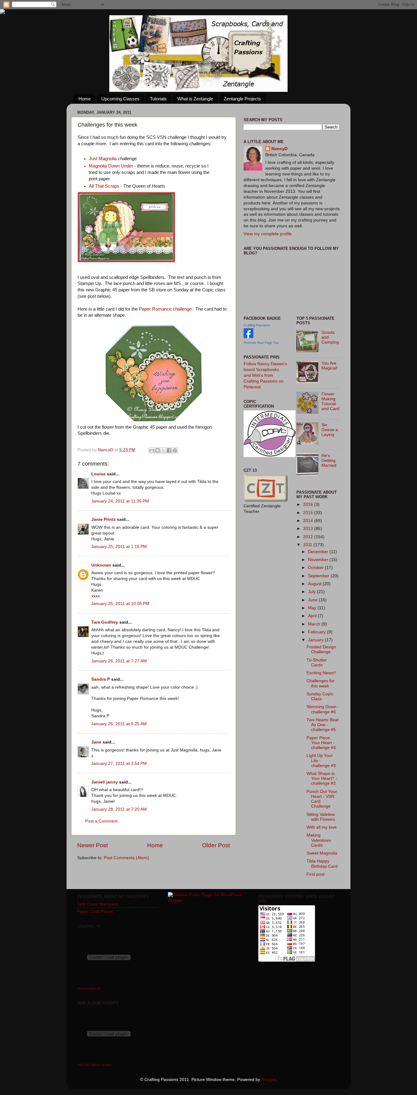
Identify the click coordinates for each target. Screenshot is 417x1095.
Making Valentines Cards (318, 840)
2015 (308, 512)
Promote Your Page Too (261, 342)
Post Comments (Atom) (126, 857)
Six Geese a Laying (329, 430)
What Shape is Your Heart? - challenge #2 (321, 778)
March (314, 624)
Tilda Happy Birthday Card (322, 863)
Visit (89, 988)
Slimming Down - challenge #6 (322, 709)
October (316, 567)
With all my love (321, 827)
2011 (308, 544)
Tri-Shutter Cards (316, 662)
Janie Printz (103, 519)
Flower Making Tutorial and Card (330, 401)
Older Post (216, 845)
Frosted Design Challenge (321, 649)
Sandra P (100, 679)
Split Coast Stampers (97, 904)
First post (315, 874)
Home (84, 98)
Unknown (101, 565)
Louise (98, 474)
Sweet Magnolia (321, 853)
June (313, 600)
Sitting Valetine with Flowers (320, 817)
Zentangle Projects (242, 98)
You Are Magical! (329, 365)
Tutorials (158, 98)
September (319, 576)
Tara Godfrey (104, 622)
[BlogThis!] (157, 450)
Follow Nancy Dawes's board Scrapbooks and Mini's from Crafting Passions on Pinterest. (265, 375)
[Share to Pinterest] (175, 450)
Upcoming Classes (120, 98)
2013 (308, 528)
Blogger (268, 1079)
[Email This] (152, 450)
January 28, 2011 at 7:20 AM (119, 809)
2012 (308, 537)
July (312, 591)
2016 (308, 504)
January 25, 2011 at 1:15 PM (119, 546)
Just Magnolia (103, 158)
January (316, 640)
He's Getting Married (328, 460)
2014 (308, 520)
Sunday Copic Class (319, 696)
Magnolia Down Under (111, 166)
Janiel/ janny (104, 782)
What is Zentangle (195, 98)
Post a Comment (101, 821)
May (312, 608)
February (317, 632)
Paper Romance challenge (165, 309)
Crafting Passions (257, 325)
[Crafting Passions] (248, 336)
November (318, 559)
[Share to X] (163, 450)
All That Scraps (104, 186)
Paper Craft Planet (95, 911)
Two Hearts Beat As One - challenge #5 (322, 725)
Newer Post (92, 845)
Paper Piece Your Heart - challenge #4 (321, 743)
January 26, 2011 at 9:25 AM (119, 724)
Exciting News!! (321, 673)
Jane (96, 742)
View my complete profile (268, 234)
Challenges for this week (320, 683)
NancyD (279, 148)
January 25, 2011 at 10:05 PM (120, 603)
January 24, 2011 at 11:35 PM (120, 501)
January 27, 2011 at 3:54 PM (119, 763)
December (318, 551)
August (315, 584)
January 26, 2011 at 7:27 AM (119, 661)
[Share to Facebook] (169, 450)
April (313, 616)
